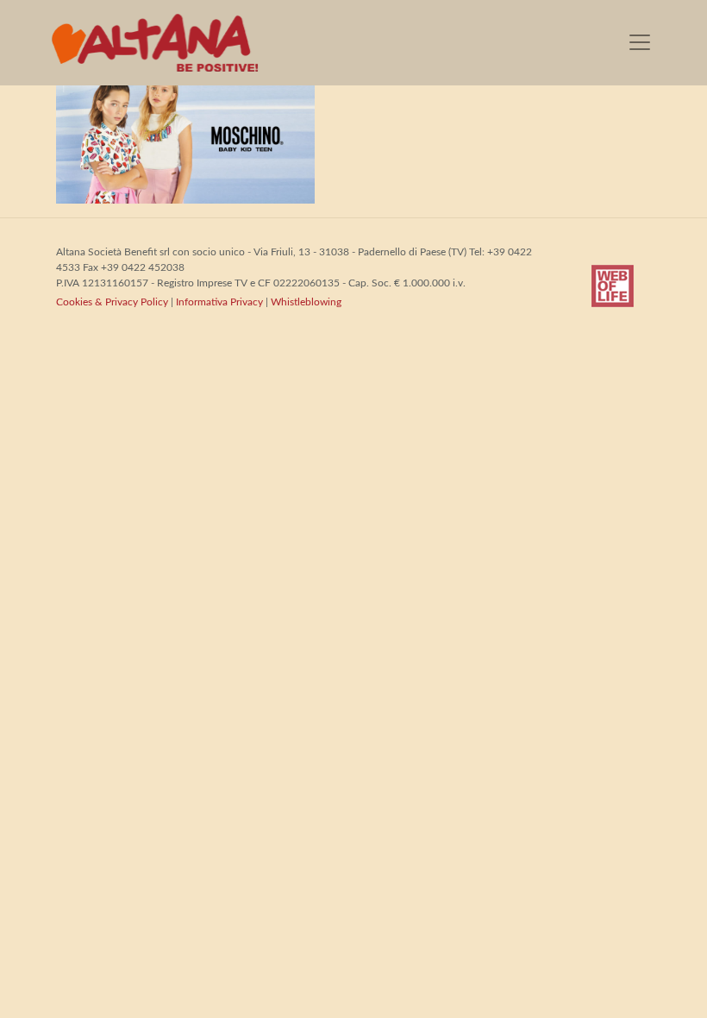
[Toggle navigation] (640, 42)
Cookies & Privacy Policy (112, 302)
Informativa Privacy (219, 302)
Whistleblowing (306, 302)
